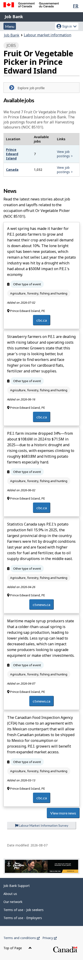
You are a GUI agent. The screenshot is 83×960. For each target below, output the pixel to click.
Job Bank (14, 16)
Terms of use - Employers (22, 918)
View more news (63, 813)
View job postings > (65, 153)
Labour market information (47, 34)
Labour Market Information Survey (43, 825)
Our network (12, 902)
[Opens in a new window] (41, 866)
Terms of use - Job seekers (23, 910)
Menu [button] (9, 26)
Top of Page (13, 948)
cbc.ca (41, 320)
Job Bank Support (16, 885)
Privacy (49, 938)
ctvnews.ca (41, 604)
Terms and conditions (21, 938)
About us (10, 893)
